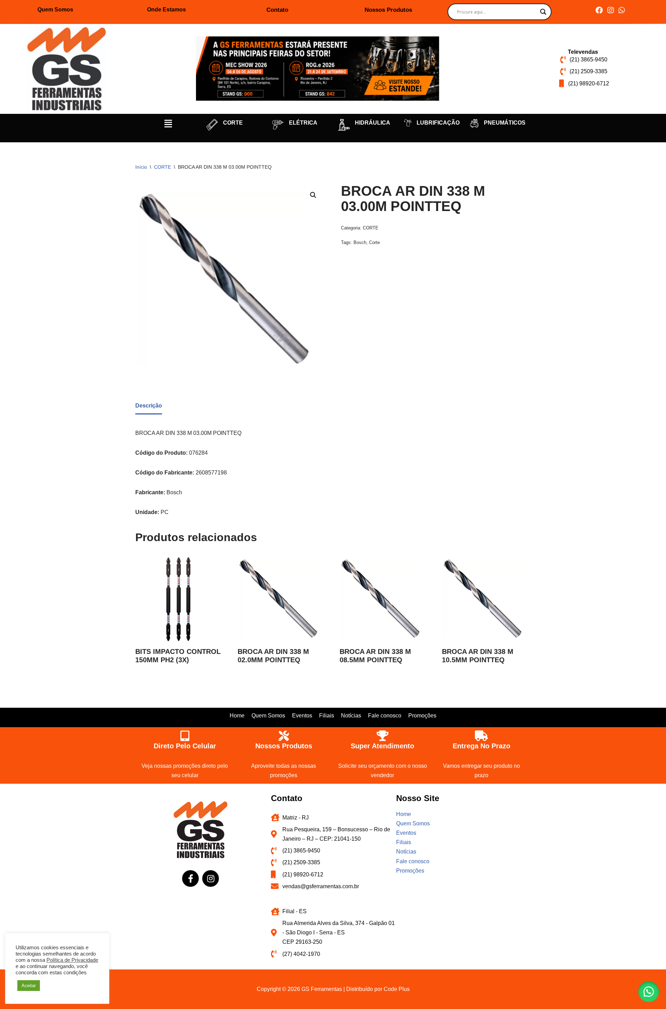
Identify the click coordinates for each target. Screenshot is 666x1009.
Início (141, 167)
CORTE (233, 123)
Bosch (359, 242)
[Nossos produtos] (284, 736)
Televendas (583, 52)
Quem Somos (55, 9)
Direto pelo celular (185, 746)
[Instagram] (610, 10)
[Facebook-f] (190, 878)
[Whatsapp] (621, 10)
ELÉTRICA (303, 123)
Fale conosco (384, 715)
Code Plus (397, 989)
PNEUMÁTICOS (505, 123)
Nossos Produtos (388, 10)
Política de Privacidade (72, 960)
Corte (374, 242)
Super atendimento (382, 746)
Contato (277, 10)
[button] (168, 123)
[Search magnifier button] (543, 12)
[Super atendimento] (382, 736)
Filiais (326, 715)
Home (237, 715)
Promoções (422, 715)
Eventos (302, 715)
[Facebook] (599, 10)
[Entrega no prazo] (481, 736)
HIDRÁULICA (372, 123)
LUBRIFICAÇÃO (438, 123)
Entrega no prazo (481, 746)
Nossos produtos (283, 746)
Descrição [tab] (148, 406)
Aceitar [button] (29, 985)
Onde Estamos (166, 9)
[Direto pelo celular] (185, 736)
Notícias (351, 715)
